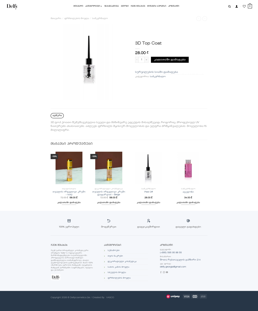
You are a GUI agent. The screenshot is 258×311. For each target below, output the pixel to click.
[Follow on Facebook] (161, 273)
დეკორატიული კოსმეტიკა (122, 261)
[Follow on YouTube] (167, 273)
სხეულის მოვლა (117, 272)
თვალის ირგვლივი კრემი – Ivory (69, 193)
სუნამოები (114, 250)
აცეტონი (188, 192)
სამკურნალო (100, 18)
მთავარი (56, 18)
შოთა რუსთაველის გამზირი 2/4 (180, 260)
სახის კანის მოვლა (118, 267)
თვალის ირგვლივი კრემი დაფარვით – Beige (108, 193)
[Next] (206, 180)
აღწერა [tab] (57, 115)
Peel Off (148, 192)
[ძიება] (229, 6)
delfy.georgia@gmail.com (173, 267)
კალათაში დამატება (170, 60)
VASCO (110, 297)
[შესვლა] (236, 6)
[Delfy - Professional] (13, 6)
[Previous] (51, 180)
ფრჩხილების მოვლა (76, 18)
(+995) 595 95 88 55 (171, 253)
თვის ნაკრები (115, 256)
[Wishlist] (244, 6)
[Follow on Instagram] (164, 273)
